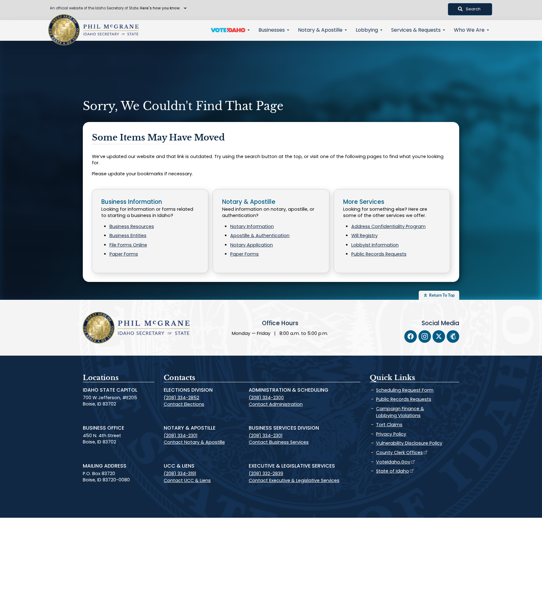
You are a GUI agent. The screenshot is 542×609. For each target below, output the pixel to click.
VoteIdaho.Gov (393, 462)
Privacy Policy (391, 434)
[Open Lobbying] (381, 30)
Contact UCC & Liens (187, 480)
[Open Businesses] (288, 30)
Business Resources (131, 226)
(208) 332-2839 (266, 473)
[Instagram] (424, 336)
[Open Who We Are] (488, 30)
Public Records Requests (378, 254)
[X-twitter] (439, 336)
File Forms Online (128, 245)
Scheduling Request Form (404, 390)
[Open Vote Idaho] (248, 30)
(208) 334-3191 (180, 473)
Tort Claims (389, 424)
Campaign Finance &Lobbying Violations (400, 412)
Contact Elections (184, 404)
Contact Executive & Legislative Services (294, 480)
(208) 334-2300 (266, 398)
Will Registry (364, 235)
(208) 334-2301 (180, 435)
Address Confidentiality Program (388, 226)
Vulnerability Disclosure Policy (409, 443)
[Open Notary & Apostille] (346, 30)
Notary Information (252, 226)
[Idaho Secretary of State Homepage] (64, 30)
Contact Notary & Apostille (194, 442)
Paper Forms (123, 254)
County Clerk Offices (399, 452)
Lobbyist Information (375, 245)
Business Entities (127, 235)
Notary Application (251, 245)
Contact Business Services (279, 442)
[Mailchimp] (453, 336)
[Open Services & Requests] (444, 30)
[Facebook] (410, 336)
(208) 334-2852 (181, 398)
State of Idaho (392, 471)
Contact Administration (276, 404)
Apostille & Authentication (260, 235)
